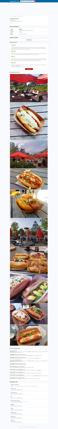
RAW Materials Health (14, 392)
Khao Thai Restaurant (14, 412)
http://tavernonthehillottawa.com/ (23, 34)
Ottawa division (13, 16)
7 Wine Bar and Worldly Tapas (15, 384)
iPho (11, 396)
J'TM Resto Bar (13, 420)
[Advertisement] (29, 8)
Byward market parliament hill (20, 16)
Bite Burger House (13, 416)
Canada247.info (14, 1)
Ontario (11, 16)
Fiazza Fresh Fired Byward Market (15, 400)
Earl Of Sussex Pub (13, 388)
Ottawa (16, 16)
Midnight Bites (13, 404)
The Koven (12, 408)
